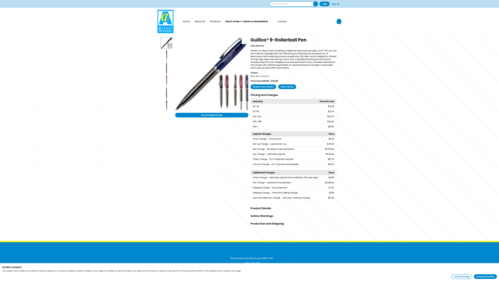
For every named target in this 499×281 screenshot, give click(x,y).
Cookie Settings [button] (462, 276)
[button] (294, 95)
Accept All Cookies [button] (485, 276)
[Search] (315, 4)
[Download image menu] (245, 40)
